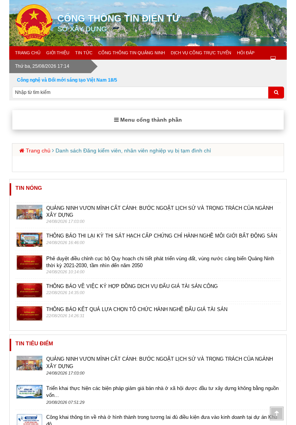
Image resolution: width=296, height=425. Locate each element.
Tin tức (83, 52)
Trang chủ (27, 52)
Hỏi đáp (245, 52)
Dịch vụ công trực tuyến (201, 52)
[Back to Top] (276, 413)
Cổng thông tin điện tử (118, 23)
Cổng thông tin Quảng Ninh (131, 52)
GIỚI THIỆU (57, 52)
